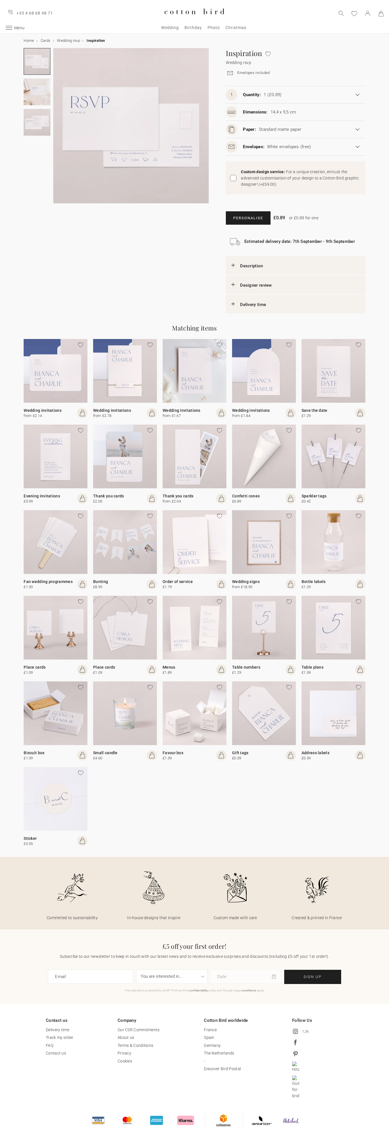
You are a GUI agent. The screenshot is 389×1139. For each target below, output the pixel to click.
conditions (249, 990)
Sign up (313, 977)
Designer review (256, 285)
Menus (169, 667)
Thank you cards (108, 496)
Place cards (35, 667)
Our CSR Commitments (139, 1030)
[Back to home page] (194, 18)
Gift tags (240, 753)
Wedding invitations (43, 410)
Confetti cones (246, 496)
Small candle (105, 753)
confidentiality (198, 990)
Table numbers (246, 667)
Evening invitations (42, 496)
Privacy (124, 1053)
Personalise (248, 218)
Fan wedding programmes (48, 581)
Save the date (314, 410)
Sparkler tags (314, 496)
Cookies (125, 1061)
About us (126, 1037)
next (56, 129)
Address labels (315, 753)
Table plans (313, 667)
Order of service (178, 581)
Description (251, 265)
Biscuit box (34, 753)
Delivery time (253, 304)
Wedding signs (246, 581)
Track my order (59, 1037)
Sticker (30, 838)
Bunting (100, 581)
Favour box (173, 753)
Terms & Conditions (135, 1045)
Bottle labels (314, 581)
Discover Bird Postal (222, 1068)
